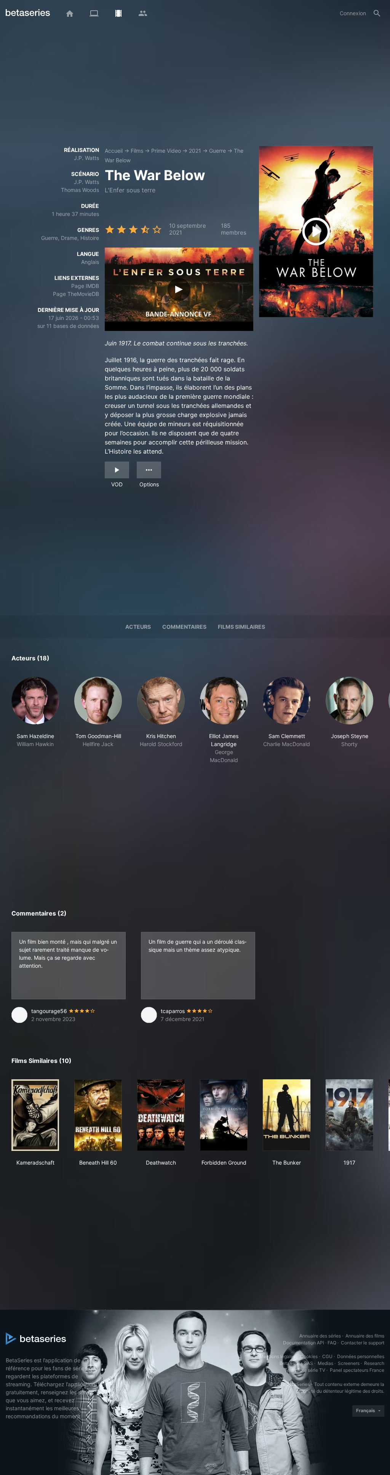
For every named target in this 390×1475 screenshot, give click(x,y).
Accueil (114, 150)
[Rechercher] (377, 13)
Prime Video (166, 150)
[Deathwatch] (161, 1115)
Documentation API (303, 1343)
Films (137, 150)
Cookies (309, 1356)
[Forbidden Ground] (224, 1115)
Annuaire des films (364, 1336)
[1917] (349, 1115)
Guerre (217, 150)
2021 (195, 150)
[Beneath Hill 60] (98, 1115)
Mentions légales (277, 1356)
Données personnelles (360, 1356)
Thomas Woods (80, 190)
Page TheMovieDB (76, 294)
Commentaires (184, 626)
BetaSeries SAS (296, 1363)
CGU (327, 1356)
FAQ (332, 1343)
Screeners (349, 1363)
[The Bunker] (286, 1115)
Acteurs (138, 626)
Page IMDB (85, 286)
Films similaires (241, 626)
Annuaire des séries (320, 1336)
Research (374, 1363)
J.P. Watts (86, 158)
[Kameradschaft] (35, 1115)
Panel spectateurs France (357, 1370)
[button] (35, 720)
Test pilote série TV (305, 1370)
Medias (325, 1363)
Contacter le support (362, 1343)
